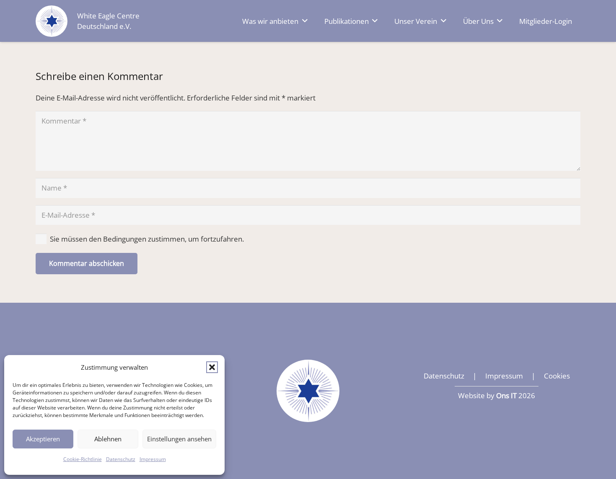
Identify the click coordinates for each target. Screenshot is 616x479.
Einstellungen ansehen (179, 439)
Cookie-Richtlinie (82, 459)
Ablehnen (108, 439)
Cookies (557, 376)
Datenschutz (120, 459)
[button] (212, 367)
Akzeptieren (43, 439)
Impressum (153, 459)
